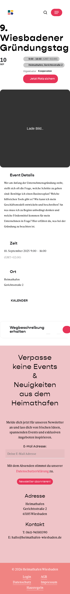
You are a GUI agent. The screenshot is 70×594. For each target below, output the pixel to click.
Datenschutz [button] (22, 582)
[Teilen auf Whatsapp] (26, 314)
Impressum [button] (49, 582)
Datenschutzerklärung (32, 471)
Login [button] (27, 576)
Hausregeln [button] (35, 587)
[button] (56, 12)
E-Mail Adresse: (34, 446)
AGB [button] (44, 576)
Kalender (19, 300)
